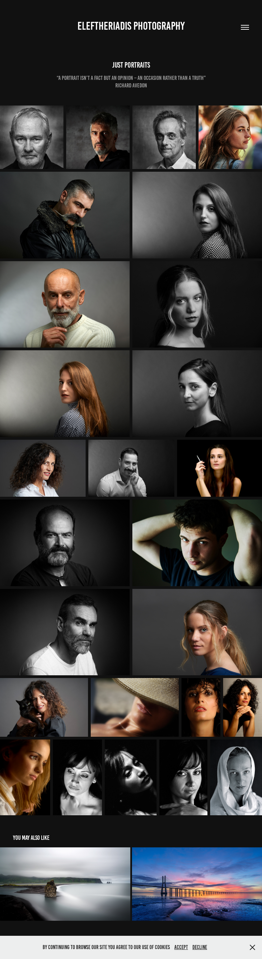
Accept (181, 947)
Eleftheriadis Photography (131, 26)
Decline (199, 947)
